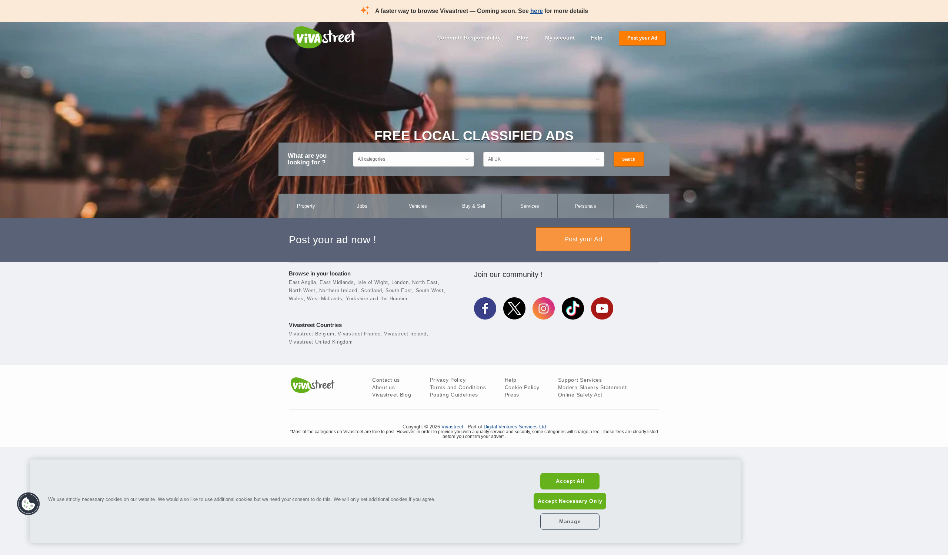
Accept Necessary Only (570, 501)
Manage (570, 521)
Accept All (570, 481)
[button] (28, 504)
